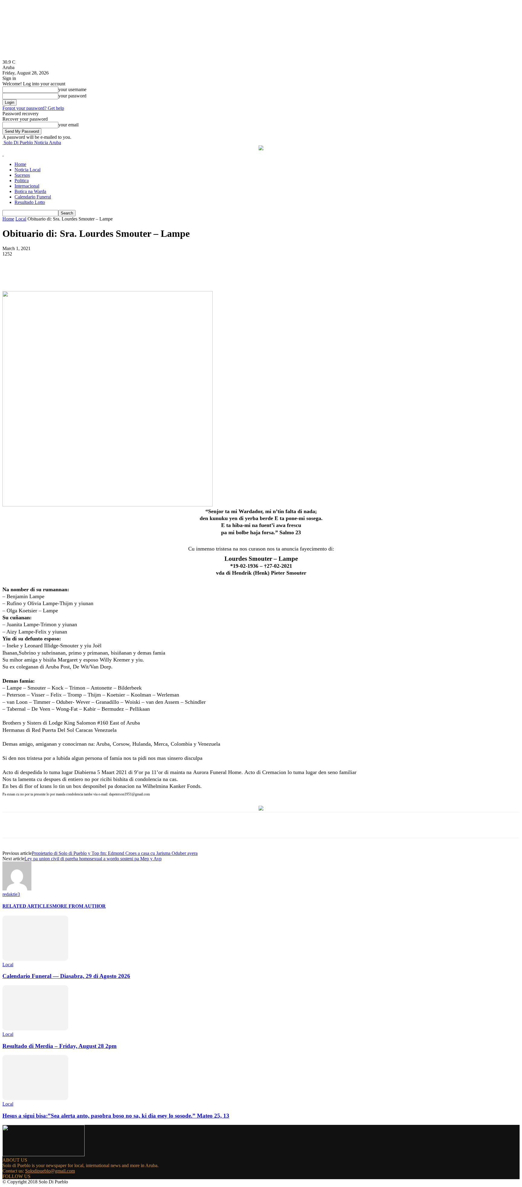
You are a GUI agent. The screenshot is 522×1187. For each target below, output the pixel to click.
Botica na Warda (30, 191)
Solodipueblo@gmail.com (50, 1170)
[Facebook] (58, 274)
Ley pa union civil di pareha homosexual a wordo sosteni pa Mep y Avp (93, 858)
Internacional (26, 186)
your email (68, 124)
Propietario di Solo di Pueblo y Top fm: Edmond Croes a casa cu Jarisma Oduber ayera (115, 853)
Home (20, 164)
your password (72, 95)
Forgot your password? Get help (33, 108)
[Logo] (3, 154)
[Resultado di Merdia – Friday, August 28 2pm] (35, 1028)
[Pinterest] (101, 274)
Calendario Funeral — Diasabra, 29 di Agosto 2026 (66, 976)
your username (72, 89)
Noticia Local (27, 169)
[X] (79, 274)
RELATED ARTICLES (27, 906)
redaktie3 (11, 894)
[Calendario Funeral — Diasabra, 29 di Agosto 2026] (35, 959)
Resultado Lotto (29, 202)
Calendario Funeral (32, 196)
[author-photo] (16, 888)
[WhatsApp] (123, 274)
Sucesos (22, 175)
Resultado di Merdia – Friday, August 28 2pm (59, 1046)
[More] (145, 273)
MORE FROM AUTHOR (79, 906)
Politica (21, 180)
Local (20, 218)
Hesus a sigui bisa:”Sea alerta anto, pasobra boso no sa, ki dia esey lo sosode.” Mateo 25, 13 (115, 1115)
